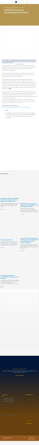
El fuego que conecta (6, 240)
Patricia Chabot (21, 7)
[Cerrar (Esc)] (1, 442)
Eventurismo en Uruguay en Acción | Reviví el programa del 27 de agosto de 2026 (29, 205)
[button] (16, 2)
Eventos (9, 7)
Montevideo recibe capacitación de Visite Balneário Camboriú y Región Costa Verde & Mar (10, 200)
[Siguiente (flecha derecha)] (3, 444)
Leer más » (2, 209)
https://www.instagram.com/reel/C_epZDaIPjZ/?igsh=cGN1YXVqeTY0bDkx (16, 107)
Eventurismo (5, 414)
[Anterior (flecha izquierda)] (1, 444)
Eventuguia (13, 7)
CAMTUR (5, 7)
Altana (9, 414)
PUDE (12, 414)
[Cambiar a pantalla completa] (5, 442)
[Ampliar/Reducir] (8, 442)
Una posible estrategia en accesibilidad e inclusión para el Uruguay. (10, 277)
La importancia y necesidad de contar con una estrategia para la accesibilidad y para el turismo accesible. (29, 240)
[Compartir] (3, 442)
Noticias (16, 7)
